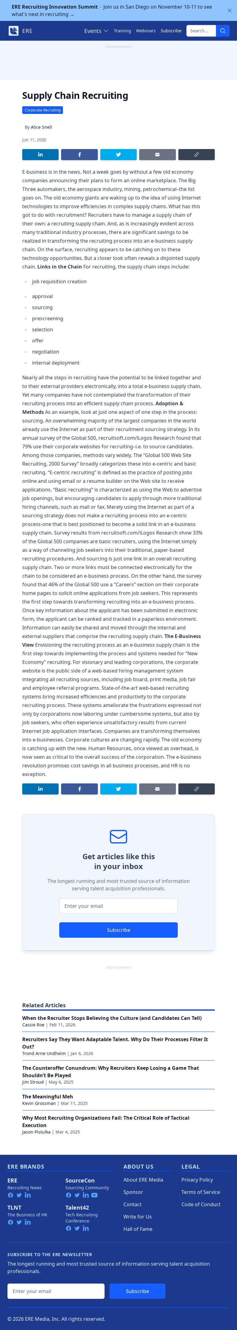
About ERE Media (143, 1179)
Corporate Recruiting (42, 110)
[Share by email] (157, 154)
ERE (12, 1180)
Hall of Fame (137, 1229)
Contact (132, 1204)
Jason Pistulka (36, 1132)
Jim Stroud (33, 1082)
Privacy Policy (197, 1179)
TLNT (14, 1207)
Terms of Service (200, 1192)
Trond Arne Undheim (44, 1053)
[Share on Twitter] (118, 154)
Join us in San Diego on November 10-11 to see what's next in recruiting (112, 10)
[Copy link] (196, 154)
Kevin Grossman (39, 1103)
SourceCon (80, 1180)
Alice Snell (41, 127)
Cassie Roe (33, 1025)
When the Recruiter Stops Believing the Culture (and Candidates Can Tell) (112, 1018)
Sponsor (133, 1192)
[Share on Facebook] (79, 154)
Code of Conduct (201, 1204)
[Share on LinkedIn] (40, 154)
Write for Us (137, 1216)
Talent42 (77, 1207)
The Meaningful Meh (47, 1096)
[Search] (223, 31)
